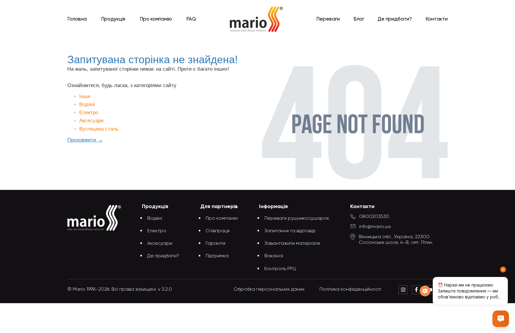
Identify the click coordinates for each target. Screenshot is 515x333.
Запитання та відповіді (289, 231)
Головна (77, 19)
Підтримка (217, 256)
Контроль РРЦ (280, 269)
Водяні (87, 104)
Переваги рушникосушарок (296, 218)
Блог (358, 19)
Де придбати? (395, 19)
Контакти (437, 19)
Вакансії (273, 256)
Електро (88, 112)
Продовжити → (85, 140)
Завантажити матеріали (292, 243)
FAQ (191, 19)
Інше (84, 96)
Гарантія (215, 243)
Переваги (328, 19)
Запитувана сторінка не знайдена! (267, 42)
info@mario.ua (375, 226)
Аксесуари (91, 120)
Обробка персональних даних (269, 289)
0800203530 (374, 216)
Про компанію (156, 19)
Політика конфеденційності (350, 289)
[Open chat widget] (500, 318)
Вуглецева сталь (99, 129)
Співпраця (217, 231)
